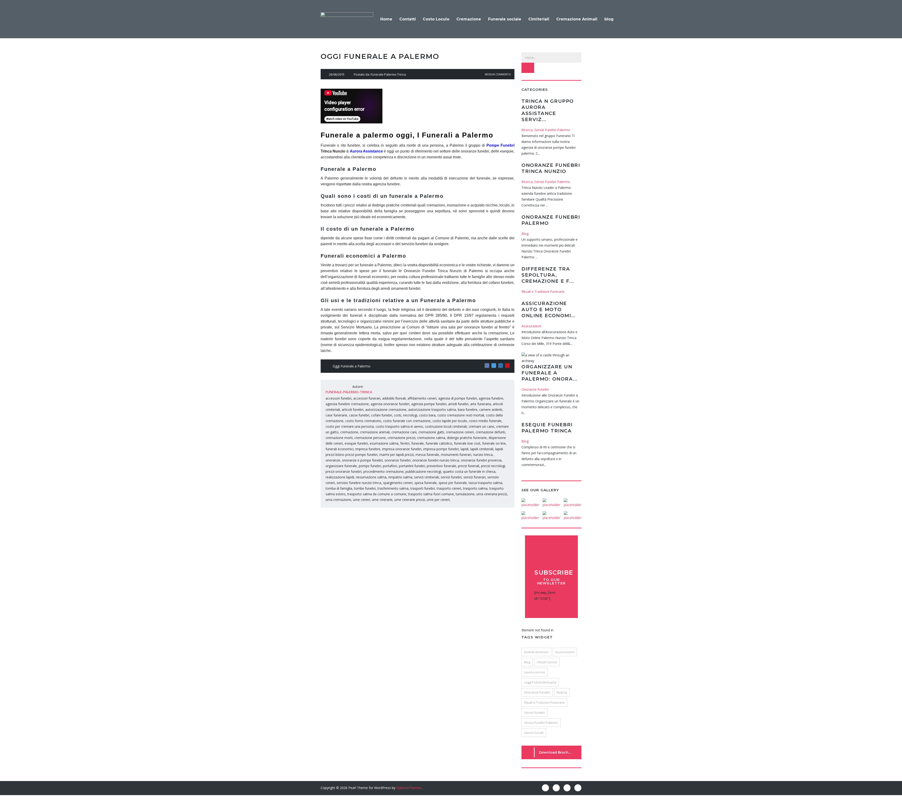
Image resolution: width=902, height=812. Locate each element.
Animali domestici (536, 652)
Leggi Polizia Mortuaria (540, 682)
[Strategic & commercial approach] (572, 501)
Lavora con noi (534, 672)
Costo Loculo (436, 19)
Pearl (352, 787)
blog (609, 19)
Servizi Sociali (534, 733)
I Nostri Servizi (547, 662)
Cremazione (468, 19)
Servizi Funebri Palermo (541, 723)
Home (386, 19)
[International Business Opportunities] (551, 501)
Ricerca (562, 692)
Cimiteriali (538, 19)
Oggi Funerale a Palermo (351, 366)
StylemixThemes (408, 787)
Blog (527, 662)
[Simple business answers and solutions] (530, 514)
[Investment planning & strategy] (530, 501)
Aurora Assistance (366, 151)
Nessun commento (497, 74)
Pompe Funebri (500, 145)
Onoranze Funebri (537, 692)
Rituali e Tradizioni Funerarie (544, 702)
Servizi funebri (534, 712)
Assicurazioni (564, 652)
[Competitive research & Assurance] (551, 514)
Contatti (407, 19)
